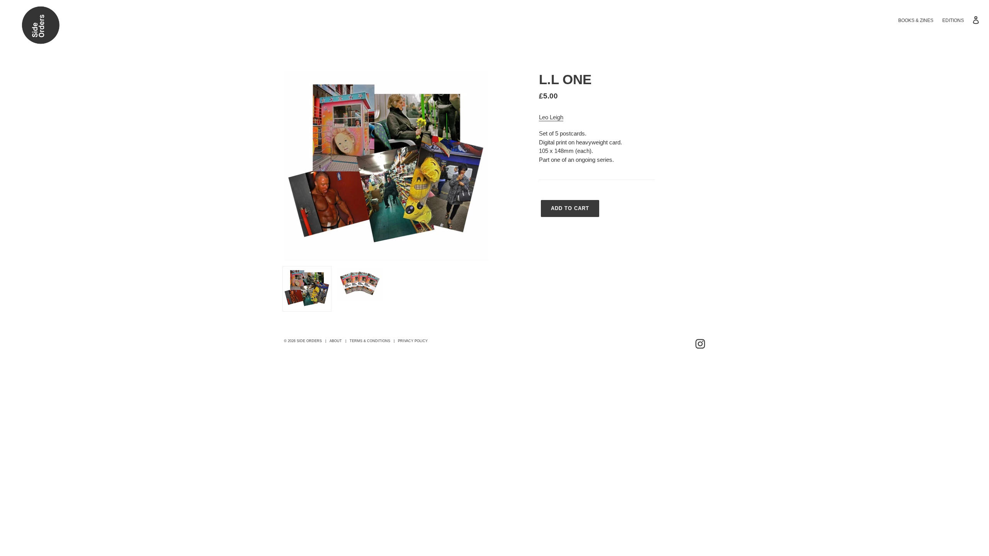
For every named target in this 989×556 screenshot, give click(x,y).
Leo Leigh (551, 117)
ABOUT (336, 341)
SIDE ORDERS (309, 341)
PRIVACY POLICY (413, 341)
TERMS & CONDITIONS (370, 341)
